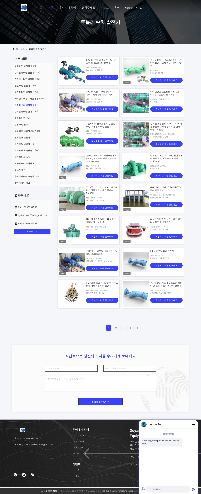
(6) (25, 163)
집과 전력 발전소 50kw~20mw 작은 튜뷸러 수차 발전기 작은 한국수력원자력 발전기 (166, 126)
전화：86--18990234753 (29, 438)
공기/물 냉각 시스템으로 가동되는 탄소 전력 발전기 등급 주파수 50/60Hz (101, 190)
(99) (30, 98)
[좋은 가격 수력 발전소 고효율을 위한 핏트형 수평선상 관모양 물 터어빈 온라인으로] (136, 103)
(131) (26, 111)
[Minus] (193, 424)
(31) (25, 137)
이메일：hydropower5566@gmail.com (35, 444)
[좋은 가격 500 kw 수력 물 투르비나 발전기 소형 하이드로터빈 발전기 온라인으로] (72, 71)
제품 (50, 7)
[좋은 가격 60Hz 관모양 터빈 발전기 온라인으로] (136, 262)
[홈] (24, 7)
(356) (25, 66)
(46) (25, 144)
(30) (27, 176)
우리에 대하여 (67, 7)
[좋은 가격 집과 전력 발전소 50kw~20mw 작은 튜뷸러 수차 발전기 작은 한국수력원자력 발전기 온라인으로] (136, 134)
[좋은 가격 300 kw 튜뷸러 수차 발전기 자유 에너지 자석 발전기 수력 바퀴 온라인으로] (72, 103)
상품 (23, 49)
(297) (27, 79)
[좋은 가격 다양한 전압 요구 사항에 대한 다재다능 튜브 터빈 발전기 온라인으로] (136, 230)
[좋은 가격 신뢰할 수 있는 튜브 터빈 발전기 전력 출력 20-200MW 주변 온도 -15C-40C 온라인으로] (136, 166)
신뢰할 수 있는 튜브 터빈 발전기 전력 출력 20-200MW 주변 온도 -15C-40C (166, 158)
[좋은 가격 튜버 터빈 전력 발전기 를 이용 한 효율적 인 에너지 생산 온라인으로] (72, 230)
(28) (27, 150)
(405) (27, 72)
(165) (25, 85)
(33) (26, 105)
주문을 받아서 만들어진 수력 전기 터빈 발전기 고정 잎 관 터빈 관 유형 (165, 63)
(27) (22, 118)
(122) (26, 92)
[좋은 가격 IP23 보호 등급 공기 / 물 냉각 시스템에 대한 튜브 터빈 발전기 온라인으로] (72, 294)
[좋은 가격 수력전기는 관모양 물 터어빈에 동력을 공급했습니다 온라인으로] (72, 262)
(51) (22, 157)
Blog (117, 7)
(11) (24, 124)
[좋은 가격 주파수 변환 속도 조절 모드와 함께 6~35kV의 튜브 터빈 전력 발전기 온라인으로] (136, 294)
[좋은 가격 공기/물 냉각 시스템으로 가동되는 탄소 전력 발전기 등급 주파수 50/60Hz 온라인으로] (72, 198)
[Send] (193, 489)
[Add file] (143, 489)
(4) (24, 183)
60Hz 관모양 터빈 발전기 (162, 251)
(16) (28, 131)
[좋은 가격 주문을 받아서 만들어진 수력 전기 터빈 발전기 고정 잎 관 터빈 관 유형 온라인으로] (136, 71)
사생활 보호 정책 (49, 491)
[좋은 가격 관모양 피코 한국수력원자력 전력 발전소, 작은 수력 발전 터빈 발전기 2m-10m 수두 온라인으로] (72, 166)
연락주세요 (88, 7)
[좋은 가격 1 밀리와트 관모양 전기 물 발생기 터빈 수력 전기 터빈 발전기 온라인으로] (72, 134)
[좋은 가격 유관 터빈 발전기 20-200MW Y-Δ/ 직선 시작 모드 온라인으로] (136, 198)
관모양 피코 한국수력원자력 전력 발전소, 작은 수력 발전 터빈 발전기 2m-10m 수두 (102, 158)
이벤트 (105, 7)
